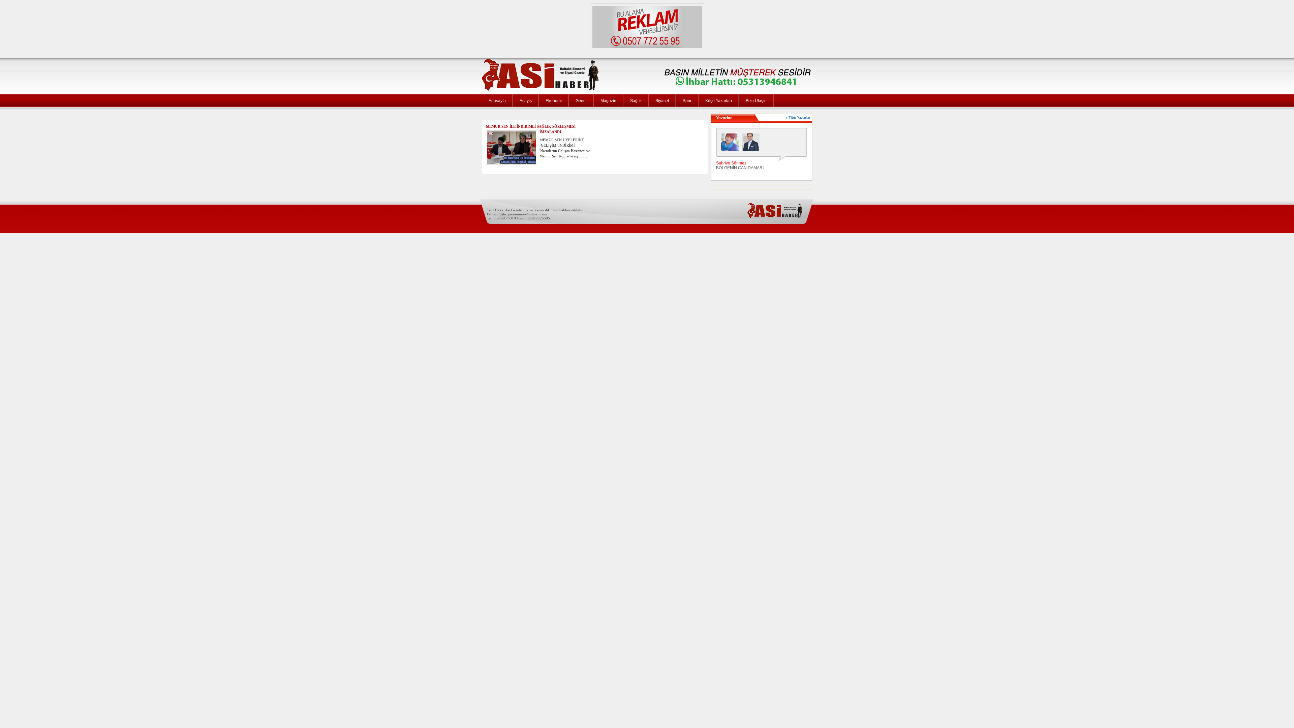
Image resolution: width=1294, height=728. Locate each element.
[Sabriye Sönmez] (731, 143)
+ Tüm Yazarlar (797, 118)
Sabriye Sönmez (731, 163)
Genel (581, 100)
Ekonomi (554, 100)
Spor (687, 100)
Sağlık (636, 100)
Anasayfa (497, 100)
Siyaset (662, 100)
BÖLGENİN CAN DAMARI (740, 167)
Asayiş (526, 100)
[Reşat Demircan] (752, 143)
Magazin (608, 100)
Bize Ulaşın (756, 100)
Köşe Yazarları (718, 100)
